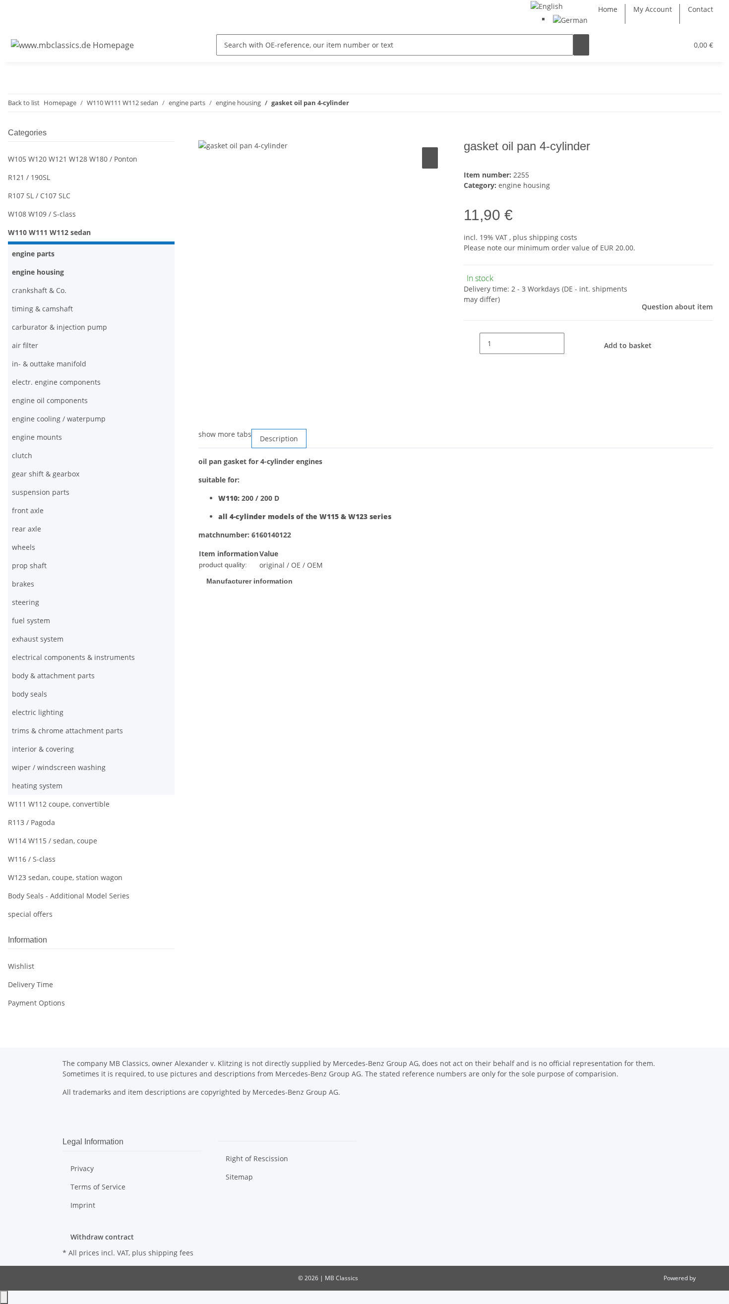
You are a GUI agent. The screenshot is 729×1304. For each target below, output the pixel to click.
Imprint (82, 1205)
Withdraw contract (102, 1237)
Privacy (82, 1168)
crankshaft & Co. (39, 290)
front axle (28, 510)
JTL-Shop (709, 1278)
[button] (660, 45)
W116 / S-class (32, 859)
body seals (29, 694)
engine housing (524, 185)
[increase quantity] (572, 343)
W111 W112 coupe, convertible (59, 804)
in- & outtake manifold (49, 363)
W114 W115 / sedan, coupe (52, 840)
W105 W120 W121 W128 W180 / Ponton (72, 159)
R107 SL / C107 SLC (39, 195)
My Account (652, 9)
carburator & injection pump (59, 327)
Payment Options (36, 1003)
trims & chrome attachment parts (67, 730)
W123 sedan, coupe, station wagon (65, 877)
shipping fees (170, 1252)
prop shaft (29, 565)
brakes (23, 584)
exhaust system (37, 639)
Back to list (24, 102)
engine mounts (37, 437)
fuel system (31, 620)
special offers (30, 914)
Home (607, 9)
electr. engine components (56, 382)
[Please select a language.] (547, 5)
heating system (37, 785)
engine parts (33, 253)
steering (25, 602)
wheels (23, 547)
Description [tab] (279, 438)
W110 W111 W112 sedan (49, 232)
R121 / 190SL (29, 177)
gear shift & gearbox (45, 473)
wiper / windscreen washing (59, 767)
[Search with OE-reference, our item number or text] (581, 45)
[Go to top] (4, 1297)
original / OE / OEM (291, 565)
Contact (700, 9)
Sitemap (239, 1177)
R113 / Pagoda (31, 822)
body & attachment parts (53, 675)
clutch (22, 455)
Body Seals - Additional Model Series (68, 895)
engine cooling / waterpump (59, 418)
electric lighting (37, 712)
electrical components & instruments (73, 657)
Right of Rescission (257, 1158)
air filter (25, 345)
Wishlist (21, 966)
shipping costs (553, 237)
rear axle (26, 528)
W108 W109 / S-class (42, 214)
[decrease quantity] (472, 343)
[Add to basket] (206, 133)
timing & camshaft (42, 308)
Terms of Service (97, 1186)
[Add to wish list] (430, 158)
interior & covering (43, 749)
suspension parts (40, 492)
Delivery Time (30, 984)
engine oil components (50, 400)
